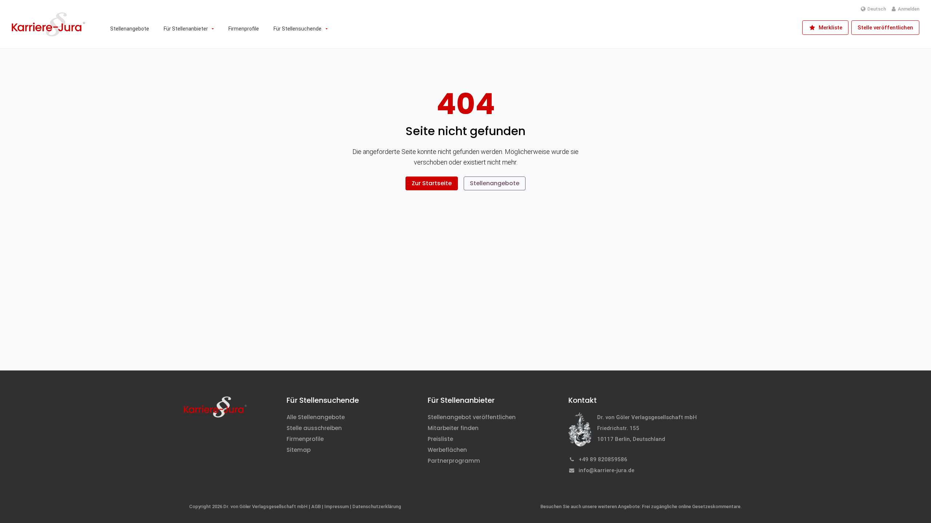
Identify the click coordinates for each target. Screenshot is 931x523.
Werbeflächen (447, 450)
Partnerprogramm (454, 461)
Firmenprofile (305, 439)
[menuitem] (129, 28)
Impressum (336, 506)
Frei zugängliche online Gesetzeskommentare (691, 506)
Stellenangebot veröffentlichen (472, 417)
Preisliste (440, 439)
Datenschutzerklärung (376, 506)
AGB (316, 506)
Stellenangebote (494, 183)
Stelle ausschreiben (314, 428)
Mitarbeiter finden (453, 428)
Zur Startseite (432, 183)
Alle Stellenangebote (316, 417)
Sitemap (299, 450)
